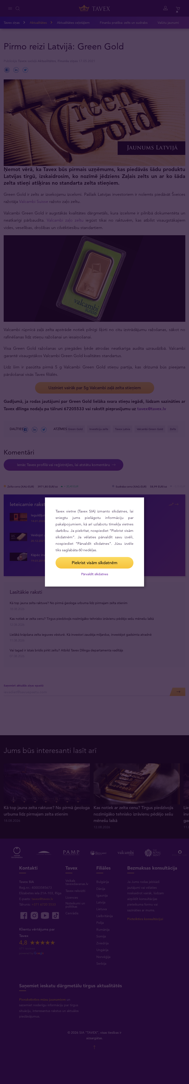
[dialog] (94, 542)
